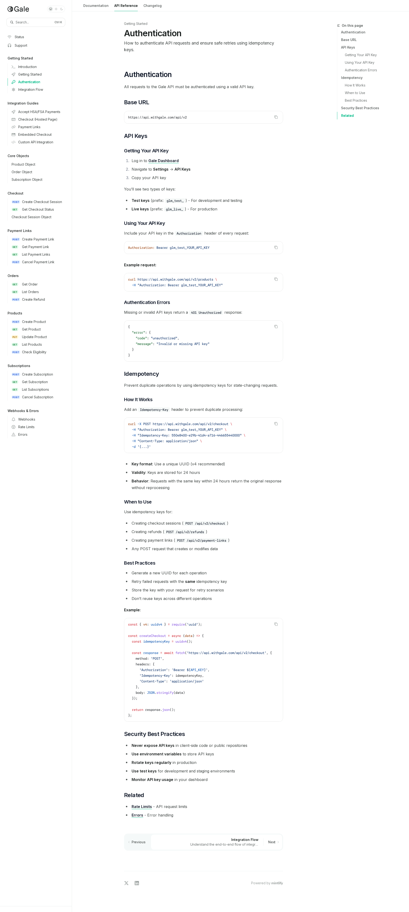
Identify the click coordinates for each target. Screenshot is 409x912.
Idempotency (352, 78)
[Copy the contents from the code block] (276, 117)
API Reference (126, 6)
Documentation (96, 6)
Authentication (353, 32)
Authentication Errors (361, 70)
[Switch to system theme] (50, 9)
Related (347, 115)
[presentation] (203, 669)
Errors (137, 815)
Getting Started (135, 24)
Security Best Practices (360, 108)
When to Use (355, 93)
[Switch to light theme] (56, 9)
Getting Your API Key (361, 55)
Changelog (152, 6)
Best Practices (356, 100)
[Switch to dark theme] (61, 9)
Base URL (349, 40)
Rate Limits (142, 806)
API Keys (348, 47)
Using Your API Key (359, 62)
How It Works (355, 85)
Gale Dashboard (163, 160)
